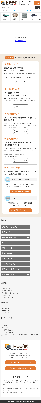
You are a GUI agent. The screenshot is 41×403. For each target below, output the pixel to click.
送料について (6, 295)
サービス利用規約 (7, 332)
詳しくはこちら (21, 81)
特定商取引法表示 (7, 330)
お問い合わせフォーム (22, 191)
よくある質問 (6, 312)
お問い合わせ (6, 308)
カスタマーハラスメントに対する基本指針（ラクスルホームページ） (20, 335)
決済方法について (7, 290)
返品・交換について (8, 297)
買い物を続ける (20, 41)
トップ (3, 25)
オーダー (32, 10)
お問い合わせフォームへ (22, 362)
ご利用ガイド (6, 288)
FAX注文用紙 (6, 310)
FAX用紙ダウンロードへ (21, 210)
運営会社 (5, 325)
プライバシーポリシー (8, 327)
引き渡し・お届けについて (10, 293)
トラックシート (23, 10)
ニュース (5, 323)
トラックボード (13, 10)
